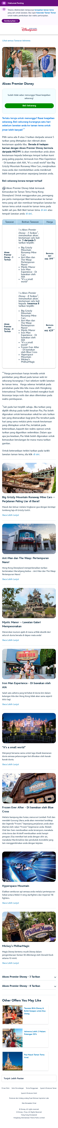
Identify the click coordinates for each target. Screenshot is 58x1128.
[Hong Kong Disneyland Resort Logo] (29, 30)
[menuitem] (17, 20)
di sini (44, 210)
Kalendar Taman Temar (46, 13)
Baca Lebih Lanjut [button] (10, 515)
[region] (11, 21)
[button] (29, 976)
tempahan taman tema (44, 10)
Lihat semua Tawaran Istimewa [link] (16, 40)
